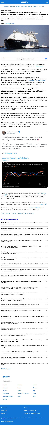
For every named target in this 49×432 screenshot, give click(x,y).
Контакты (3, 413)
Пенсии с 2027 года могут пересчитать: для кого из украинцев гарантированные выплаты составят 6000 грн (20, 305)
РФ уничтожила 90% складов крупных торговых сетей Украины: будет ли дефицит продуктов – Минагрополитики (23, 235)
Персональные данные (30, 410)
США (3, 213)
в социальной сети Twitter (36, 80)
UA (47, 2)
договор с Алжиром (35, 208)
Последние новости (9, 219)
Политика (14, 213)
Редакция (4, 410)
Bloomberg (39, 66)
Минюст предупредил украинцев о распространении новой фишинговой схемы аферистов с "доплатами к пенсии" (19, 287)
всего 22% (43, 204)
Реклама (26, 407)
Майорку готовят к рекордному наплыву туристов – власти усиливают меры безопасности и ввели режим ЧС (22, 358)
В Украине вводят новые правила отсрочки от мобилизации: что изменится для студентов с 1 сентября (20, 293)
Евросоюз (8, 213)
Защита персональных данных (32, 413)
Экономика (20, 213)
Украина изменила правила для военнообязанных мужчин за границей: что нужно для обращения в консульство (23, 334)
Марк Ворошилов (9, 23)
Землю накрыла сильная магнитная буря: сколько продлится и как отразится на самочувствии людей (21, 299)
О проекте (4, 407)
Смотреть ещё (6, 368)
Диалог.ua (4, 418)
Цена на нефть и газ (29, 213)
